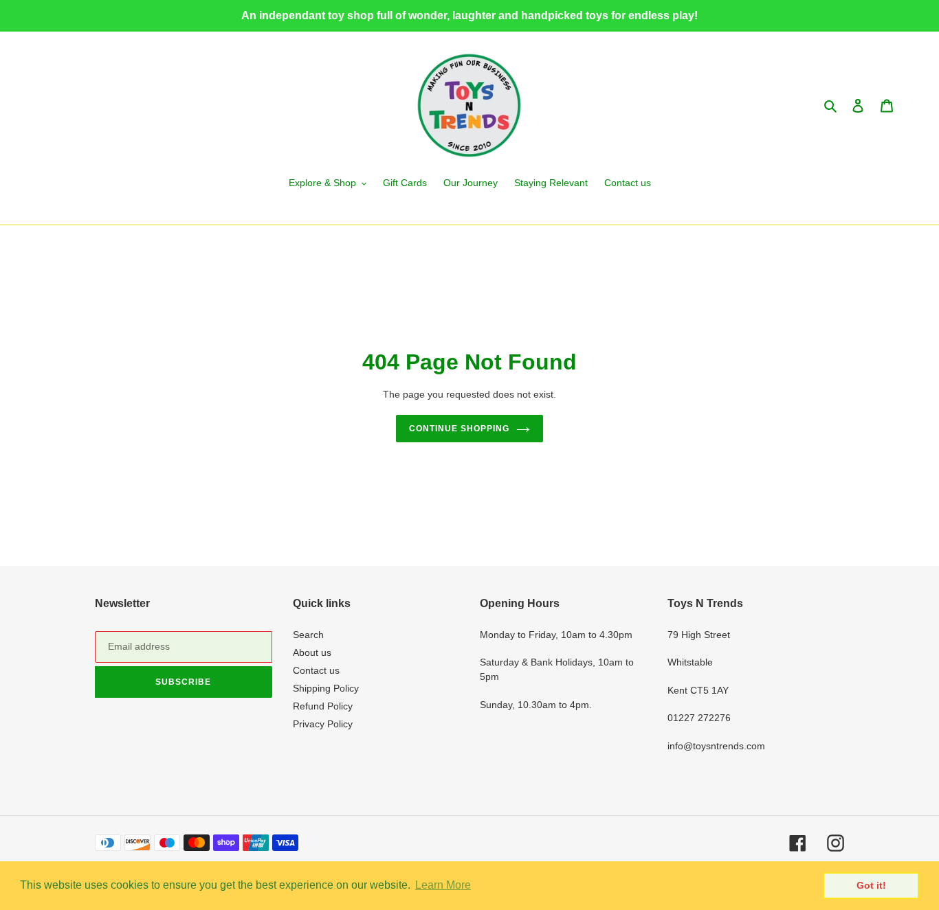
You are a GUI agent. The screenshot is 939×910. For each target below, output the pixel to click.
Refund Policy (323, 706)
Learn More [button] (443, 885)
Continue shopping (459, 428)
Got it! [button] (871, 885)
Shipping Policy (326, 688)
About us (312, 652)
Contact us (316, 670)
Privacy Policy (323, 723)
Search (308, 634)
